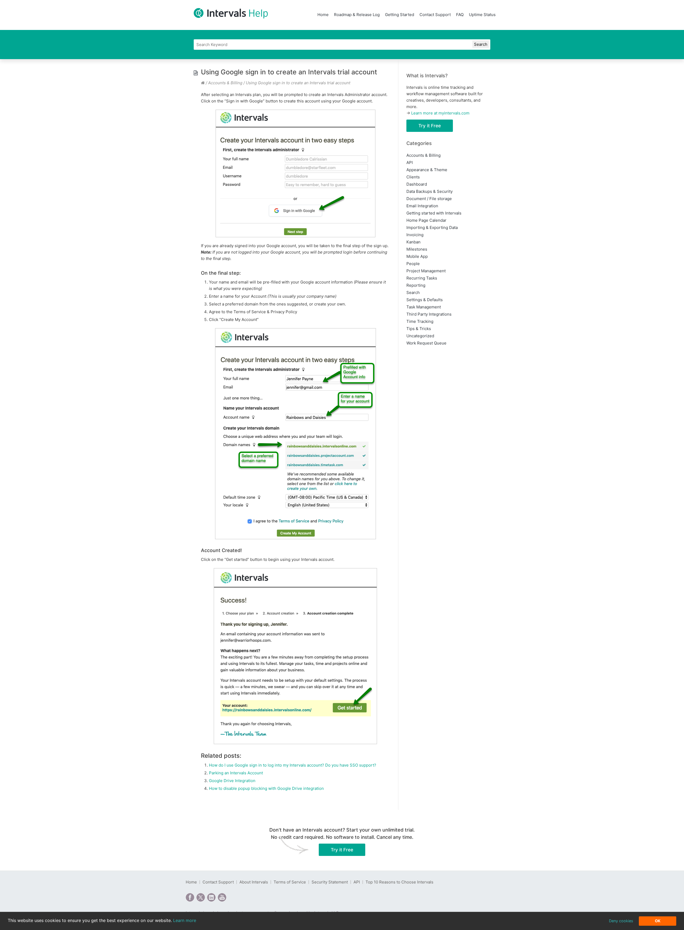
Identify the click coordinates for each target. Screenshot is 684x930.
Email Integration (422, 205)
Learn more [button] (184, 920)
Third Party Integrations (429, 314)
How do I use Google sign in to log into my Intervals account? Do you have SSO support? (292, 765)
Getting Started (399, 14)
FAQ (460, 14)
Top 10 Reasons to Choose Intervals (399, 882)
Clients (413, 176)
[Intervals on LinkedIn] (211, 897)
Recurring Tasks (421, 278)
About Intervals (253, 882)
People (413, 263)
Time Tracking (419, 321)
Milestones (416, 249)
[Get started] (295, 656)
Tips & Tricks (418, 328)
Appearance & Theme (426, 169)
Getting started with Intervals (433, 213)
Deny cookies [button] (621, 920)
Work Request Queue (426, 343)
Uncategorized (420, 335)
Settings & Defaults (424, 299)
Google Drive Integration (232, 780)
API (409, 162)
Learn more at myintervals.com (440, 113)
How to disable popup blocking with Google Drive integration (266, 788)
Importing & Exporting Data (432, 227)
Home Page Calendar (426, 220)
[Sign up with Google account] (295, 173)
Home (323, 14)
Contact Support (435, 14)
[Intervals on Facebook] (190, 897)
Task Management (423, 306)
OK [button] (657, 920)
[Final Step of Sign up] (295, 433)
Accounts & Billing (225, 82)
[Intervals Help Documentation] (203, 82)
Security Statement (330, 882)
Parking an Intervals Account (236, 772)
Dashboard (416, 184)
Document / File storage (429, 198)
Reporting (415, 285)
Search (413, 292)
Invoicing (414, 234)
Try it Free (429, 125)
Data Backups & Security (429, 191)
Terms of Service (290, 882)
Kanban (413, 241)
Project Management (426, 270)
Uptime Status (482, 14)
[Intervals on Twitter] (200, 897)
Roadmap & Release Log (357, 14)
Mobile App (417, 256)
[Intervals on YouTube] (222, 897)
